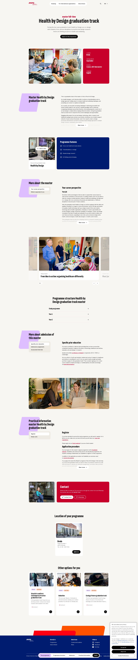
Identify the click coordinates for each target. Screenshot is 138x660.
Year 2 (51, 320)
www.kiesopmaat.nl (69, 364)
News (72, 644)
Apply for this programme (69, 36)
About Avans (81, 3)
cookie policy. (115, 643)
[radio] (39, 189)
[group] (39, 191)
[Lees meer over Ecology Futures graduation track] (105, 611)
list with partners (126, 642)
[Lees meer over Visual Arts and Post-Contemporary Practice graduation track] (50, 611)
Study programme (54, 308)
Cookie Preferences (123, 655)
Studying (53, 3)
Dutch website (76, 443)
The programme (45, 655)
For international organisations (67, 3)
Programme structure (59, 655)
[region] (123, 640)
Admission (72, 655)
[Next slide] (97, 283)
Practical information (84, 655)
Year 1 (51, 314)
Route (77, 552)
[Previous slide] (94, 283)
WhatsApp (81, 497)
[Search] (100, 3)
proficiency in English (77, 353)
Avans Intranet (53, 644)
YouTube (97, 647)
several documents (69, 458)
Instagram (97, 642)
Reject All (123, 651)
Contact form (68, 497)
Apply (95, 655)
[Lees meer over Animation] (78, 611)
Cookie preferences (107, 656)
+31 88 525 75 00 (75, 492)
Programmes (53, 642)
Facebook (97, 644)
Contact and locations (76, 642)
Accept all (123, 647)
